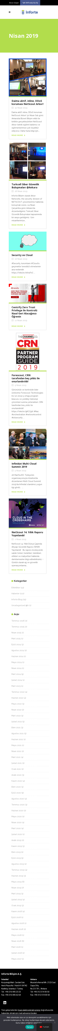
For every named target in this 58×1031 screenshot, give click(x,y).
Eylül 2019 (16, 858)
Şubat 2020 (16, 834)
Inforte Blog (16, 599)
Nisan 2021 (16, 751)
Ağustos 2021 (17, 733)
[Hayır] (54, 1022)
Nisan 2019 (16, 888)
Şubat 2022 (16, 722)
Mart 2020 (16, 828)
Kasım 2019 (16, 846)
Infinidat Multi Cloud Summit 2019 (24, 465)
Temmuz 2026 (18, 621)
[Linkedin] (4, 1002)
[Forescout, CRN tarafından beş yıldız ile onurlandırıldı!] (28, 351)
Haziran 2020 (17, 811)
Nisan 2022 (16, 710)
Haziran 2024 (17, 656)
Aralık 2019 (16, 840)
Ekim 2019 (16, 852)
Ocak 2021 (16, 769)
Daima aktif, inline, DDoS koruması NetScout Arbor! (27, 102)
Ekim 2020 (16, 787)
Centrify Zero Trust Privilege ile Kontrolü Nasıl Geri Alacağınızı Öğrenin (24, 312)
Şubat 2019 (16, 899)
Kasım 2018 (16, 911)
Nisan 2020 (16, 822)
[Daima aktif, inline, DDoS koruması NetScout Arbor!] (28, 77)
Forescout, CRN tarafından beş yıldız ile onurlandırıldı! (26, 378)
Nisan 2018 (16, 941)
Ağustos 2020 (17, 799)
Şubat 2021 (16, 763)
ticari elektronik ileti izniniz (29, 1010)
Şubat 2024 (16, 680)
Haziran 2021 (17, 739)
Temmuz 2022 (17, 692)
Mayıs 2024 (16, 662)
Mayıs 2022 (16, 704)
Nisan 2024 (16, 668)
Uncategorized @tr (20, 605)
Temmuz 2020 (18, 805)
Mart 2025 (16, 638)
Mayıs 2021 (16, 745)
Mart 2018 (16, 947)
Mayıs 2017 (16, 959)
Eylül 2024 (16, 644)
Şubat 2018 (16, 953)
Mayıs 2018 (16, 935)
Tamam (30, 1027)
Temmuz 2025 (17, 627)
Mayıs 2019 (16, 882)
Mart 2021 (16, 757)
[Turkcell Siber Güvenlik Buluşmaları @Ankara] (28, 161)
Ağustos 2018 (17, 923)
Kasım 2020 (16, 781)
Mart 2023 (16, 686)
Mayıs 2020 (16, 816)
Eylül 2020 (16, 793)
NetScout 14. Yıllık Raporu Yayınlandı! (27, 534)
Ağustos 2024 (17, 650)
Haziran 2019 (17, 876)
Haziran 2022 (17, 698)
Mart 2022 (16, 716)
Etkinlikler (15, 588)
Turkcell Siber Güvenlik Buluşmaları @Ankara (25, 186)
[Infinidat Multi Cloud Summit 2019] (28, 444)
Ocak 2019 (16, 905)
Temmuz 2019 (17, 870)
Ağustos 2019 (17, 864)
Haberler (15, 593)
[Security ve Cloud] (28, 241)
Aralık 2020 (16, 775)
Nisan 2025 (16, 633)
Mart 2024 (16, 674)
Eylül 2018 (16, 917)
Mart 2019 (16, 894)
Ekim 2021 (16, 727)
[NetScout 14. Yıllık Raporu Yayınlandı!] (28, 513)
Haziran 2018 (17, 929)
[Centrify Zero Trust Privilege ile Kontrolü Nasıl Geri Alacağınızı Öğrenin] (28, 293)
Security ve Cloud (22, 255)
